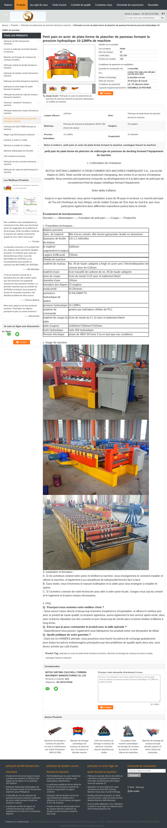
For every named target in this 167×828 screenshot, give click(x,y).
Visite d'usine (59, 4)
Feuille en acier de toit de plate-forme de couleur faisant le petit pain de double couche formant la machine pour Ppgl (63, 810)
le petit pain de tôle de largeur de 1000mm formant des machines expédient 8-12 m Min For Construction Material (23, 810)
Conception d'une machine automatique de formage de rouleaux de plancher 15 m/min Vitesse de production (128, 747)
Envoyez (134, 775)
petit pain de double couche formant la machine (21, 74)
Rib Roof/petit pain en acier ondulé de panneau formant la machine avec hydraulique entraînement (63, 778)
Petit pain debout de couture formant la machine (21, 112)
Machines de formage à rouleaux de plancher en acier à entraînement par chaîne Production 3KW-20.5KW (55, 747)
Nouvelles (153, 4)
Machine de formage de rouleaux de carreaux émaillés (20, 58)
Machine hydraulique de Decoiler (18, 151)
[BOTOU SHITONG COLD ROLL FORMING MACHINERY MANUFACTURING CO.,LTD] (28, 16)
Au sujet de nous (39, 4)
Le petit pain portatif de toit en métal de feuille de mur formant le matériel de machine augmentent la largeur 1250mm (64, 788)
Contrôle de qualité (81, 4)
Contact (107, 93)
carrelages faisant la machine (58, 658)
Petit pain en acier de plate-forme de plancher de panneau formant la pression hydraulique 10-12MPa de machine (70, 99)
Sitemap (140, 787)
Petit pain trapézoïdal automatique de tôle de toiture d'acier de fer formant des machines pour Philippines (23, 789)
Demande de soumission (130, 4)
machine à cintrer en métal (15, 140)
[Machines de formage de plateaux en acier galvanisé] (7, 187)
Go (162, 18)
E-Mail (131, 787)
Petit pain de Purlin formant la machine (21, 81)
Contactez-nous (103, 4)
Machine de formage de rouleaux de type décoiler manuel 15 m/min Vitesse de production (152, 747)
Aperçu (5, 25)
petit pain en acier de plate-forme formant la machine (83, 653)
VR (6, 14)
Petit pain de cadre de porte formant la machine (21, 171)
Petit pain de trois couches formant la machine (20, 163)
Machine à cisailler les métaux (17, 145)
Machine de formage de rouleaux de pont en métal (129, 653)
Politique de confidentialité (17, 822)
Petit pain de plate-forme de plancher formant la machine (46, 25)
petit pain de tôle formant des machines (16, 42)
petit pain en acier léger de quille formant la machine (18, 87)
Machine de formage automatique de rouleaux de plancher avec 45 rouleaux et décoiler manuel (79, 747)
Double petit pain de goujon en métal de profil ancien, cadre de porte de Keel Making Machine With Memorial (105, 798)
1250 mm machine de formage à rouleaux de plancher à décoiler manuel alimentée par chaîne (104, 747)
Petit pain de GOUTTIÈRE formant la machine (20, 128)
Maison (8, 4)
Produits (21, 4)
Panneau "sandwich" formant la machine (17, 103)
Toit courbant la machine (14, 156)
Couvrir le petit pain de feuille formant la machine (20, 50)
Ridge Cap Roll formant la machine (19, 135)
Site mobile (134, 791)
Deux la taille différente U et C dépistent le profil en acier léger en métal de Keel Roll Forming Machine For (105, 806)
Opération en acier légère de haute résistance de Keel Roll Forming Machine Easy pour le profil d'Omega (104, 789)
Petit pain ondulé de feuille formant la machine (20, 66)
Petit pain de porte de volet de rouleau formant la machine (21, 95)
